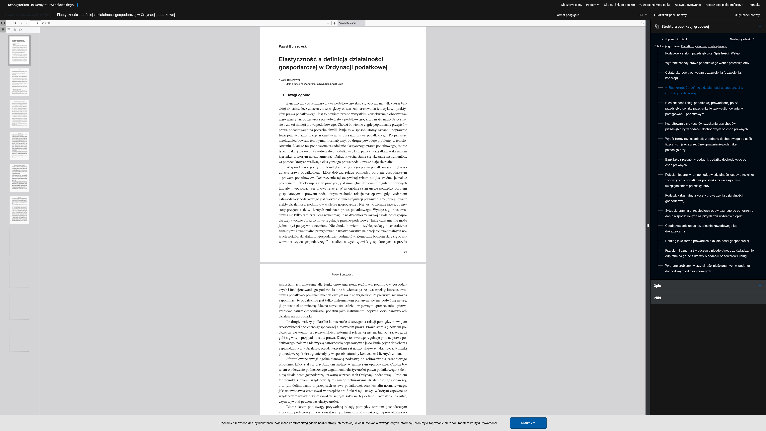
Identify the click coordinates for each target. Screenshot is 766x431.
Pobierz (591, 5)
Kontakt (754, 5)
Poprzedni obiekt (676, 39)
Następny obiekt (741, 39)
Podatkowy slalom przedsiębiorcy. (704, 46)
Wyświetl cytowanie (687, 5)
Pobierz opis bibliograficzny (723, 5)
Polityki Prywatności (483, 423)
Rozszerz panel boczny (671, 15)
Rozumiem (528, 423)
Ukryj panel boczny (747, 15)
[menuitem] (702, 53)
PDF (641, 15)
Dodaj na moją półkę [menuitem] (656, 5)
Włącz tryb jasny (571, 5)
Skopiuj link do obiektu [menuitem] (619, 5)
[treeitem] (708, 53)
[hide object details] (648, 225)
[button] (708, 26)
